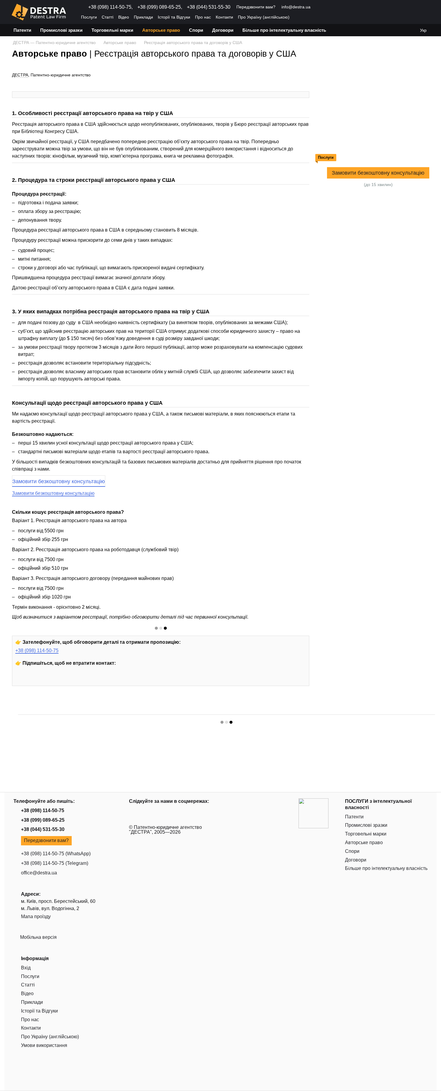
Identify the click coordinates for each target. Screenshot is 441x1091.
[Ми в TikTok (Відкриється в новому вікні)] (347, 7)
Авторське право (161, 30)
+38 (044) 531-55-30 (208, 7)
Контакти (224, 17)
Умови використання (44, 1045)
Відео (123, 17)
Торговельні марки (112, 30)
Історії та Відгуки (174, 17)
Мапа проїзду (36, 916)
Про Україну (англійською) (264, 17)
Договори (222, 30)
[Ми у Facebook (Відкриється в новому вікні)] (333, 7)
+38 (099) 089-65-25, (159, 7)
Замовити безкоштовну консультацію (58, 481)
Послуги (89, 17)
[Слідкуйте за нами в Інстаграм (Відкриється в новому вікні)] (326, 7)
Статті (107, 17)
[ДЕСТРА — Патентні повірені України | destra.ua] (313, 812)
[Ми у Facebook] (49, 679)
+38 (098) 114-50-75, (110, 7)
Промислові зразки (61, 30)
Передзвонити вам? (255, 6)
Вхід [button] (26, 967)
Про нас (203, 17)
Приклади (143, 17)
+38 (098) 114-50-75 (36, 650)
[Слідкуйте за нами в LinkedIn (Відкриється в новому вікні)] (340, 7)
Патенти (22, 30)
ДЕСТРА (20, 74)
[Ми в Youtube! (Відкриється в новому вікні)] (318, 7)
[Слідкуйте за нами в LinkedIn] (63, 679)
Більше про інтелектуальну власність (284, 30)
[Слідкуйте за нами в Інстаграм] (35, 679)
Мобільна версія (38, 937)
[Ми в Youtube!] (21, 679)
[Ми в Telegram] (76, 679)
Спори (196, 30)
